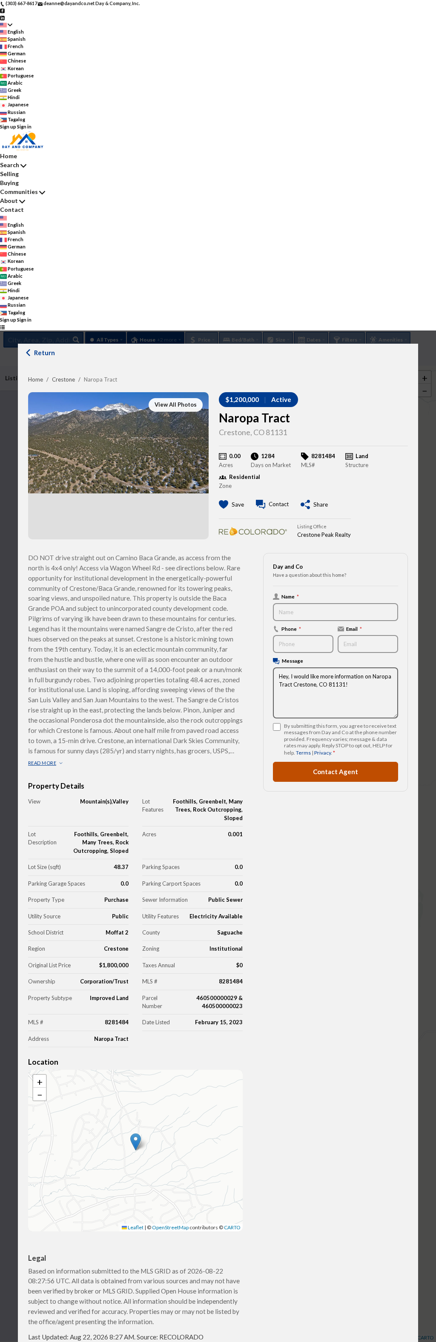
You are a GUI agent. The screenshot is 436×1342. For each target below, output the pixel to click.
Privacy (322, 752)
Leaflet (135, 1227)
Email (354, 629)
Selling (9, 173)
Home (35, 379)
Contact (12, 209)
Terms (303, 752)
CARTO (232, 1227)
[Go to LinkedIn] (2, 17)
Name (290, 596)
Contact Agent (335, 771)
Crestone (63, 379)
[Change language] (6, 24)
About (9, 200)
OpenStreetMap (170, 1227)
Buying (9, 182)
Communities (19, 191)
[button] (135, 1142)
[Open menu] (2, 327)
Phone (291, 629)
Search (9, 164)
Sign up (8, 126)
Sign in (24, 126)
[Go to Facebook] (2, 10)
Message (292, 661)
